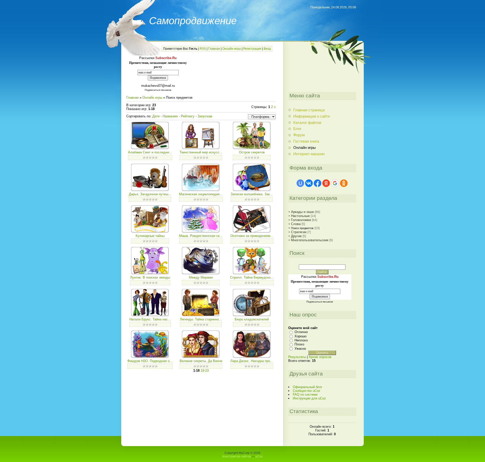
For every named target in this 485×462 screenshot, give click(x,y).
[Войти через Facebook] (317, 183)
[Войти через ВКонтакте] (309, 183)
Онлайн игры (231, 48)
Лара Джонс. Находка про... (251, 361)
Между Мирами (201, 277)
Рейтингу (188, 116)
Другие (296, 236)
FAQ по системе (305, 394)
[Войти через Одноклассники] (344, 183)
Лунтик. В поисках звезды (150, 277)
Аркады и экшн (302, 212)
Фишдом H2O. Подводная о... (150, 361)
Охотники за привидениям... (251, 236)
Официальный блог (307, 387)
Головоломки (301, 220)
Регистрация (252, 48)
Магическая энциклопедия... (201, 194)
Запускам (205, 116)
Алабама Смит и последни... (150, 152)
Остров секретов (252, 152)
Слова (296, 224)
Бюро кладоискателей (252, 319)
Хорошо (300, 336)
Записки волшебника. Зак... (252, 194)
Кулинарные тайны (150, 236)
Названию (170, 116)
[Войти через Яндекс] (326, 183)
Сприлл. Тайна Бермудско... (252, 277)
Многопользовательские (309, 240)
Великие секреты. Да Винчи (201, 361)
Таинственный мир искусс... (201, 152)
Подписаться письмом (158, 90)
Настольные (300, 216)
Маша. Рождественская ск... (201, 236)
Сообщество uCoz (306, 391)
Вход (267, 48)
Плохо (299, 344)
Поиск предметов (302, 228)
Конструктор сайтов (236, 456)
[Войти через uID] (300, 183)
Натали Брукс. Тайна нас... (150, 319)
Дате (156, 116)
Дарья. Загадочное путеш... (150, 194)
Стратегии (298, 232)
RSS (203, 48)
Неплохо (301, 340)
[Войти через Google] (335, 183)
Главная (214, 48)
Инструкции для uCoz (309, 398)
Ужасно (300, 348)
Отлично (301, 332)
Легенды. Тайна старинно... (201, 319)
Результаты (297, 357)
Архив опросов (320, 357)
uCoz (259, 456)
